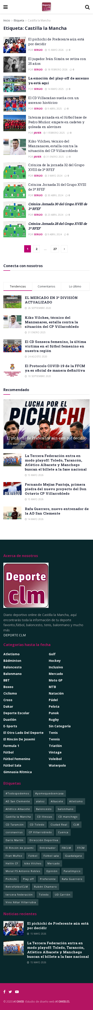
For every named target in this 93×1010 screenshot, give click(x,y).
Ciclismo (10, 693)
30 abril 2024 (55, 195)
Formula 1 (11, 746)
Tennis (54, 739)
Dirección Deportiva (44, 840)
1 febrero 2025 (55, 132)
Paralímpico (72, 871)
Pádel (53, 700)
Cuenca (63, 832)
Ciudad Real (59, 824)
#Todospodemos (17, 793)
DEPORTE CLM (14, 635)
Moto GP (56, 680)
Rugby (54, 719)
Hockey (55, 660)
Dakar (8, 706)
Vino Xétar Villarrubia (21, 902)
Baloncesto (12, 667)
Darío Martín (14, 840)
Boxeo (8, 687)
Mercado (56, 674)
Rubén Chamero (45, 886)
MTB (52, 687)
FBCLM (66, 847)
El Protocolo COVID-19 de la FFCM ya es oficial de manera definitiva (55, 368)
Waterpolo (57, 765)
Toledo (44, 894)
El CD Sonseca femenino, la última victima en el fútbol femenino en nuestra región (55, 346)
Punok (54, 713)
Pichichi (11, 879)
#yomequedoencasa (49, 793)
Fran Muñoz (14, 855)
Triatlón (55, 746)
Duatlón (9, 719)
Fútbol (8, 752)
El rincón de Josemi (19, 739)
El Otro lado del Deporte (23, 732)
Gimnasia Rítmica (17, 772)
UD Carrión (62, 894)
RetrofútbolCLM (17, 886)
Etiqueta (19, 20)
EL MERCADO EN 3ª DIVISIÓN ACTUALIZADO (51, 299)
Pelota (54, 706)
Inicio (6, 20)
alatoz (40, 801)
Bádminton (12, 660)
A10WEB (18, 1001)
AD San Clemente (18, 801)
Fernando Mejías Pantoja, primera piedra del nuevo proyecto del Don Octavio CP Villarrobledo (55, 489)
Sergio (38, 49)
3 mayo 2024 (54, 175)
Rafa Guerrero (72, 879)
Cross (7, 700)
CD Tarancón (15, 824)
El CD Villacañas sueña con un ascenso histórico (53, 100)
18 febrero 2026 (57, 69)
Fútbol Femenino (16, 759)
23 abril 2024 (55, 214)
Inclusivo (56, 667)
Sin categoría (60, 726)
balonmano (66, 809)
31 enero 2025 (55, 156)
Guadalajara (73, 855)
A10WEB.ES (62, 1001)
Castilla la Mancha (39, 20)
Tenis (53, 732)
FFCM (81, 847)
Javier (37, 132)
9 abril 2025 (54, 108)
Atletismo (11, 654)
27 (54, 249)
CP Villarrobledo (40, 832)
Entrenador (48, 847)
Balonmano (12, 674)
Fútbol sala (51, 855)
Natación (56, 693)
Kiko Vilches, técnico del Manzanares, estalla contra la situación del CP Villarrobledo (53, 146)
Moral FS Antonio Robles (23, 871)
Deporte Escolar (16, 713)
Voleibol (55, 759)
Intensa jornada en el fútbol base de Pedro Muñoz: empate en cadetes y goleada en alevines (57, 122)
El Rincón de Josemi (20, 847)
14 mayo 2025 (55, 89)
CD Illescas (44, 816)
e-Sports (10, 726)
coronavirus (14, 832)
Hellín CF (12, 863)
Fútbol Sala (12, 765)
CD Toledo (37, 824)
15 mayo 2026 (55, 49)
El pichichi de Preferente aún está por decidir (46, 438)
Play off (28, 879)
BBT (6, 680)
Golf (52, 654)
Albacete (57, 801)
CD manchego (68, 816)
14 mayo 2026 (35, 519)
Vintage (55, 752)
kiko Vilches (32, 863)
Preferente (48, 879)
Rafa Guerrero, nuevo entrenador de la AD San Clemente (57, 510)
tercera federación (19, 894)
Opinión (52, 871)
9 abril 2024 (54, 234)
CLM (76, 824)
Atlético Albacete (18, 809)
